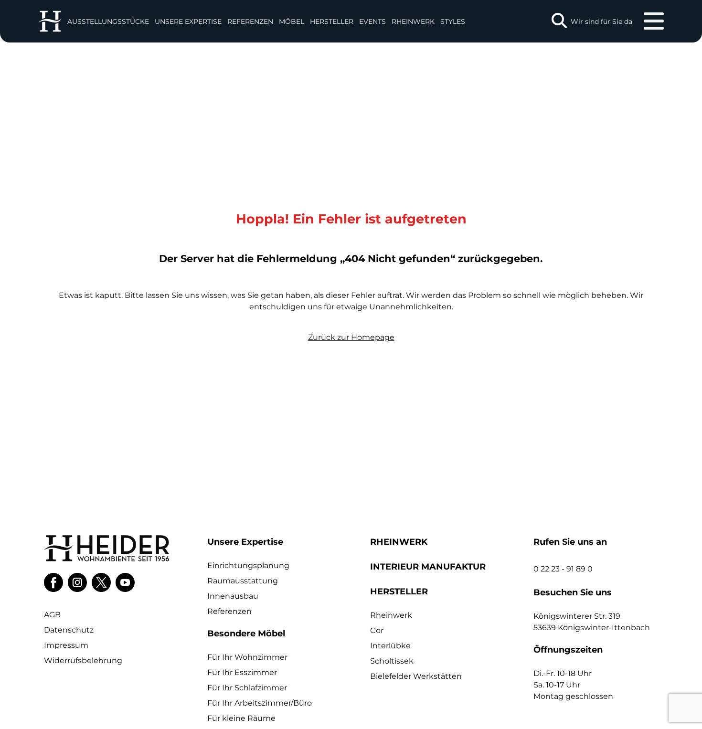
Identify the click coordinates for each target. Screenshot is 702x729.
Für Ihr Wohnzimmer (247, 657)
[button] (188, 21)
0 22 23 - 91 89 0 (563, 568)
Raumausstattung (242, 580)
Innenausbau (232, 596)
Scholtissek (392, 661)
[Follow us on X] (101, 582)
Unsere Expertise (188, 21)
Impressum (66, 645)
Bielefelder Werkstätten (416, 676)
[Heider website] (50, 21)
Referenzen (250, 21)
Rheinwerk (413, 21)
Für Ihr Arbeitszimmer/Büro (259, 703)
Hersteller (331, 21)
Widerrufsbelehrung (83, 660)
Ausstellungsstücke (108, 21)
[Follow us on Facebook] (53, 582)
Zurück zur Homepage (351, 337)
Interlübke (390, 645)
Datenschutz (69, 629)
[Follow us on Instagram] (77, 582)
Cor (376, 630)
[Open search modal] (559, 21)
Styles (452, 21)
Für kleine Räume (241, 718)
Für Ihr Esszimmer (242, 672)
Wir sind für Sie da (601, 21)
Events (372, 21)
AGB (52, 614)
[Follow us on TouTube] (125, 582)
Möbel (291, 21)
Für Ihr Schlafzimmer (247, 687)
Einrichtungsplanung (248, 565)
